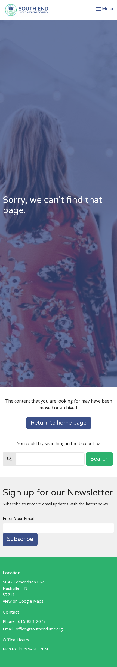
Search (99, 459)
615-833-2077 (32, 621)
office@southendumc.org (39, 629)
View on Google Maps (23, 601)
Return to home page (59, 423)
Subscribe (20, 539)
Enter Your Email (18, 518)
